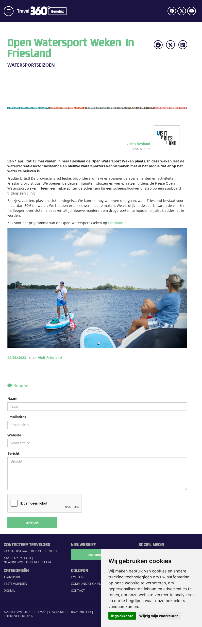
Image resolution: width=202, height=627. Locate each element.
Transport (12, 577)
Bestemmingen (15, 584)
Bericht (13, 453)
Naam (12, 398)
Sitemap (40, 612)
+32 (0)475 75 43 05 (17, 558)
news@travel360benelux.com (27, 562)
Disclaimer (57, 612)
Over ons (78, 577)
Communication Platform (91, 584)
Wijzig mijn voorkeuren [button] (159, 616)
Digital (9, 590)
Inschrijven (95, 554)
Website (14, 435)
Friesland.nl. (118, 222)
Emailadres (16, 416)
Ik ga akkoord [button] (122, 616)
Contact (78, 590)
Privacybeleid (80, 612)
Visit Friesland (50, 357)
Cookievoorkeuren (19, 616)
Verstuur (32, 522)
